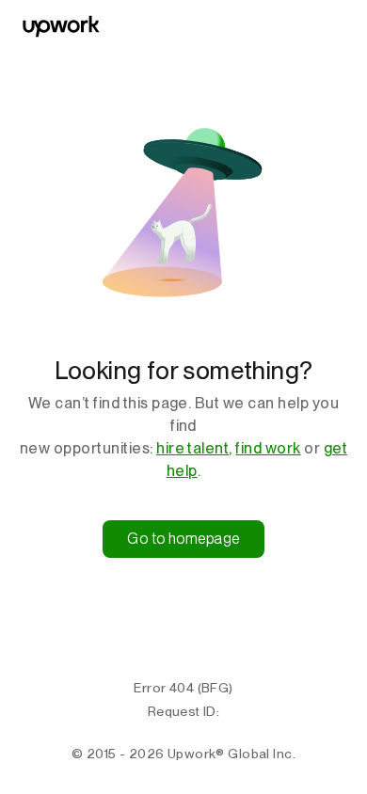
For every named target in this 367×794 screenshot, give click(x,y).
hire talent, (194, 448)
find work (267, 448)
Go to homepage (183, 539)
